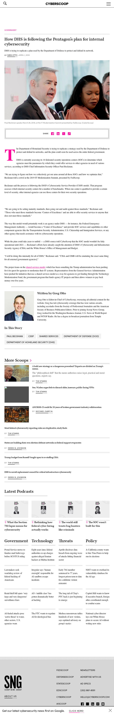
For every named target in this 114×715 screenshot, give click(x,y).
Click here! (76, 710)
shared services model (35, 267)
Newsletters (87, 670)
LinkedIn (93, 703)
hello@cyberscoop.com (95, 696)
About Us (10, 696)
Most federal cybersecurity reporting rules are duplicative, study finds (35, 428)
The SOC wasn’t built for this (96, 524)
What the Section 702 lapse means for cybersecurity (15, 526)
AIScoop (61, 703)
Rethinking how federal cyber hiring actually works (43, 526)
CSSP (31, 336)
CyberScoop (63, 696)
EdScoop (61, 690)
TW (87, 703)
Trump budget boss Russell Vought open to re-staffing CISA (31, 457)
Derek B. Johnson (17, 448)
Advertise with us (90, 676)
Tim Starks (41, 381)
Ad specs (85, 683)
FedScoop (62, 670)
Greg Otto (12, 55)
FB (81, 703)
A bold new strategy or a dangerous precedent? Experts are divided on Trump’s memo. (67, 367)
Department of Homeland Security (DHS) (31, 342)
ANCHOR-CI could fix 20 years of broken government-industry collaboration (66, 407)
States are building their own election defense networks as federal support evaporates (43, 442)
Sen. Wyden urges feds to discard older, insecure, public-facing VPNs (63, 387)
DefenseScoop (65, 676)
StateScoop (63, 683)
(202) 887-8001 (87, 690)
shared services (48, 336)
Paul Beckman (15, 336)
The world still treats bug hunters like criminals (69, 526)
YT (102, 703)
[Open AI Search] (8, 3)
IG (97, 703)
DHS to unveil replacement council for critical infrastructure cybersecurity (37, 472)
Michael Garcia (44, 411)
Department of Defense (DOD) (81, 336)
